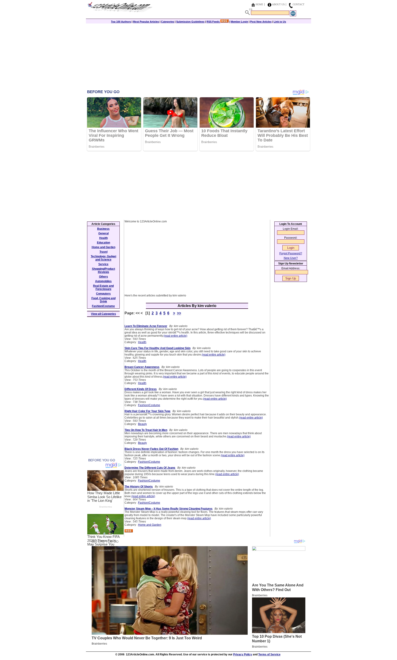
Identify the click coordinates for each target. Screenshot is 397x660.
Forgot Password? (290, 253)
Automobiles (103, 281)
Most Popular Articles (146, 21)
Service (103, 264)
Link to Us (280, 21)
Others (103, 276)
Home (259, 4)
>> (179, 313)
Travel (103, 251)
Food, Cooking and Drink (103, 300)
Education (103, 242)
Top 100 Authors (121, 21)
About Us (278, 4)
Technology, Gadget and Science (103, 258)
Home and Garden (149, 524)
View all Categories (103, 314)
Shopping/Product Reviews (103, 270)
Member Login (239, 21)
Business (103, 228)
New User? (291, 258)
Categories (167, 21)
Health (142, 342)
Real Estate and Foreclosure (103, 287)
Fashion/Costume (149, 405)
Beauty (142, 424)
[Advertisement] (198, 57)
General (103, 233)
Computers (103, 293)
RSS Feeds (213, 21)
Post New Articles (261, 21)
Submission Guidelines (190, 21)
